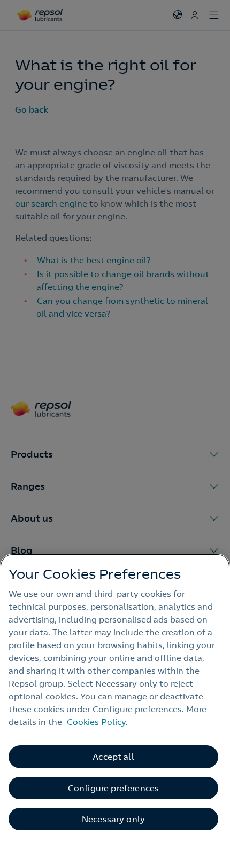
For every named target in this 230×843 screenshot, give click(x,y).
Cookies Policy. (97, 721)
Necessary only (113, 819)
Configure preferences (113, 788)
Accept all (113, 756)
